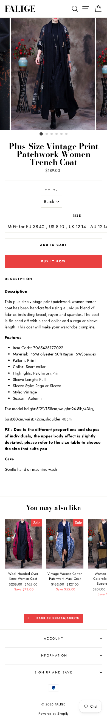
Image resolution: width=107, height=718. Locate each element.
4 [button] (56, 134)
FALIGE (20, 9)
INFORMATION (53, 655)
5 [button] (61, 134)
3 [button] (51, 134)
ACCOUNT (53, 638)
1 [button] (41, 134)
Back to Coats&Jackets (57, 618)
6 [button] (66, 134)
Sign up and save (53, 672)
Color (51, 190)
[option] (53, 74)
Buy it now (53, 261)
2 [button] (47, 134)
